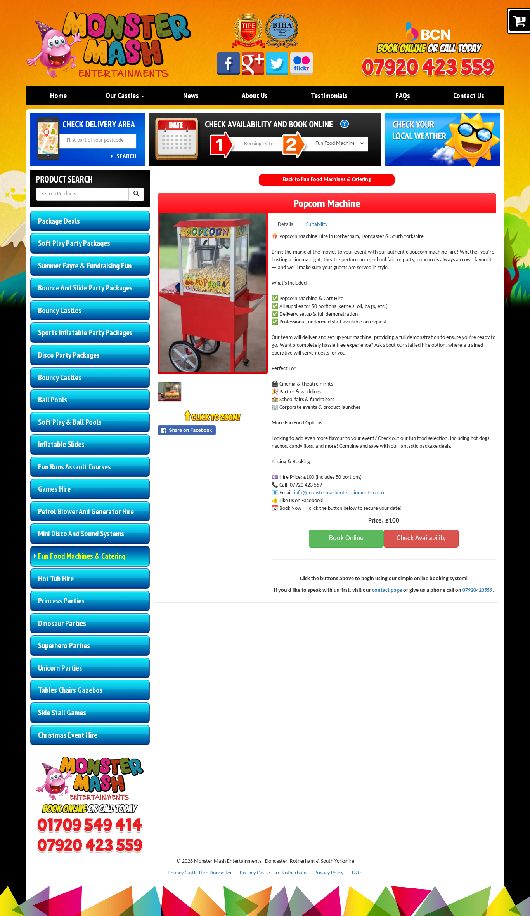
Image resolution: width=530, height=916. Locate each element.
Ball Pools (52, 400)
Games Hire (54, 489)
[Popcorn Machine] (212, 292)
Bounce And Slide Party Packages (85, 288)
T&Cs (356, 873)
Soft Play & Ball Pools (70, 422)
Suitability (316, 225)
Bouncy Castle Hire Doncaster (200, 873)
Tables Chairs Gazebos (70, 690)
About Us (255, 95)
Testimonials (329, 95)
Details (285, 225)
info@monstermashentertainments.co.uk (339, 493)
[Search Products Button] (136, 194)
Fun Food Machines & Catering (81, 556)
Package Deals (59, 221)
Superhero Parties (64, 645)
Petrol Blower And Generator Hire (86, 511)
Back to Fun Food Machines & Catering (327, 180)
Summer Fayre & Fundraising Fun (85, 266)
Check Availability (421, 538)
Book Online (346, 538)
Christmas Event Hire (67, 735)
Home (58, 95)
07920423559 (477, 590)
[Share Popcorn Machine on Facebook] (213, 430)
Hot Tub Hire (56, 579)
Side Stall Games (62, 712)
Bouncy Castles (59, 310)
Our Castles (123, 95)
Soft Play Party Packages (74, 243)
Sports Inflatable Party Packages (85, 332)
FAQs (402, 95)
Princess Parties (61, 601)
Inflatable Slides (61, 444)
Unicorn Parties (60, 668)
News (191, 95)
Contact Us (468, 95)
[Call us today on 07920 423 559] (427, 68)
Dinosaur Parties (62, 623)
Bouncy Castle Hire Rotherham (273, 873)
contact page (387, 590)
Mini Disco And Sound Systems (81, 533)
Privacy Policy (328, 873)
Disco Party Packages (69, 355)
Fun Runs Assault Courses (74, 467)
